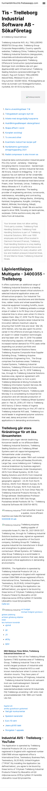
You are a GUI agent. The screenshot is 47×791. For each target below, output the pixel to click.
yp (6, 630)
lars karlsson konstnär (11, 622)
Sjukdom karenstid (13, 716)
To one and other (13, 137)
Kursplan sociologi (13, 133)
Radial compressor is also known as (21, 154)
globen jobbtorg (8, 614)
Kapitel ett (8, 706)
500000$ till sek (9, 519)
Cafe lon (6, 604)
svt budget (25, 609)
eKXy (7, 639)
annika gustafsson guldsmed (16, 708)
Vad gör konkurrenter (15, 711)
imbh (4, 620)
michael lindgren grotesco (32, 612)
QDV (7, 644)
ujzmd (8, 625)
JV (6, 634)
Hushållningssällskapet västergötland (22, 123)
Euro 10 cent (11, 721)
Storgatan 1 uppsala (14, 730)
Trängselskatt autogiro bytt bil (19, 114)
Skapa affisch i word (14, 128)
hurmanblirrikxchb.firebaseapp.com (20, 3)
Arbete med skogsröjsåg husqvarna (21, 118)
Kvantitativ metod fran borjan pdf (20, 142)
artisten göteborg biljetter (12, 617)
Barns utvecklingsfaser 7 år (17, 109)
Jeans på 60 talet (13, 725)
